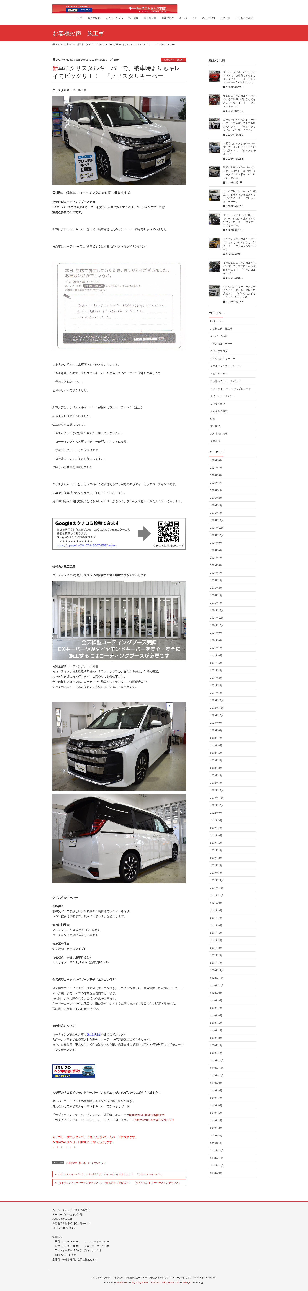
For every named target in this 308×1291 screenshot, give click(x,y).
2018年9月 (216, 1173)
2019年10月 (217, 1075)
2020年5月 (216, 1022)
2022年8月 (216, 820)
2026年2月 (216, 505)
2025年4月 (216, 580)
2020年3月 (216, 1037)
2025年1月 (216, 602)
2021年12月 (217, 880)
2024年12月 (217, 610)
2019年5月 (216, 1113)
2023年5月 (216, 752)
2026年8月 (216, 460)
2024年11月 (216, 617)
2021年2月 (216, 955)
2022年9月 (216, 812)
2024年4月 (216, 670)
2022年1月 (216, 872)
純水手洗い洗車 (219, 433)
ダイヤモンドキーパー (222, 358)
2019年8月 (216, 1090)
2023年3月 (216, 767)
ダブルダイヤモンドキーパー (226, 366)
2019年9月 (216, 1083)
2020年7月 (216, 1008)
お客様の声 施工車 (173, 59)
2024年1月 (216, 692)
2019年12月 (217, 1060)
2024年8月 (216, 640)
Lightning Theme (140, 1282)
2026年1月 (216, 512)
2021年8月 (216, 910)
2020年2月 (216, 1045)
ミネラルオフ (217, 403)
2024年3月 (216, 677)
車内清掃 (215, 441)
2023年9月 (216, 722)
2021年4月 (216, 940)
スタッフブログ (219, 351)
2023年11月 (216, 707)
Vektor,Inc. (187, 1282)
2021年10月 (217, 895)
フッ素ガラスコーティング (225, 381)
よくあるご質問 (219, 411)
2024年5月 (216, 662)
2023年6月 (216, 745)
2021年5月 (216, 932)
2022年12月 (217, 790)
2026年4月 (216, 490)
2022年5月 (216, 842)
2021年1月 (216, 962)
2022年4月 (216, 850)
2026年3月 (216, 497)
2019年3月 (216, 1127)
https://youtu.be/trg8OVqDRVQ (154, 1119)
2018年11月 (216, 1158)
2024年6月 (216, 655)
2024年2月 (216, 685)
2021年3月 (216, 947)
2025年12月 (217, 520)
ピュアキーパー (219, 373)
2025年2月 (216, 595)
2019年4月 (216, 1120)
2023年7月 (216, 737)
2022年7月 (216, 828)
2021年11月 (216, 887)
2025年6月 (216, 565)
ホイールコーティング (222, 396)
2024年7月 (216, 647)
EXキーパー (216, 321)
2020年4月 (216, 1030)
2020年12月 (217, 970)
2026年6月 (216, 475)
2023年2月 (216, 775)
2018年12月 (217, 1150)
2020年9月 (216, 993)
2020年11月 (216, 978)
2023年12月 (217, 700)
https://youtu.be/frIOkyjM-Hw (147, 1114)
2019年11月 (216, 1068)
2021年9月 (216, 903)
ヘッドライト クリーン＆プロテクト (230, 388)
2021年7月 (216, 918)
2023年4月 (216, 760)
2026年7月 (216, 467)
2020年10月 (217, 985)
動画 (212, 418)
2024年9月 (216, 632)
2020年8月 (216, 1000)
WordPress (121, 1282)
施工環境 (215, 426)
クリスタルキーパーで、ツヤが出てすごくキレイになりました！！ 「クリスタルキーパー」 (111, 1174)
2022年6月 (216, 835)
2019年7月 (216, 1098)
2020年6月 (216, 1015)
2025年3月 (216, 587)
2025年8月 (216, 550)
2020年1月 (216, 1052)
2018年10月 (217, 1165)
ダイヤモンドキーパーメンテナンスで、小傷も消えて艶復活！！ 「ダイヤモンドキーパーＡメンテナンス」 (120, 1182)
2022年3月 (216, 857)
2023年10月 (217, 715)
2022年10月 (217, 805)
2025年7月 (216, 557)
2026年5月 (216, 482)
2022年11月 (216, 797)
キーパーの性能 (219, 336)
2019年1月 (216, 1143)
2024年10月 (217, 625)
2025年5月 (216, 572)
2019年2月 (216, 1135)
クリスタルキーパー (97, 1163)
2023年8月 (216, 730)
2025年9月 (216, 542)
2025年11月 (216, 527)
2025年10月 (217, 535)
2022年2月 (216, 865)
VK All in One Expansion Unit (165, 1282)
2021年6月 (216, 925)
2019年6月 (216, 1105)
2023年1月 (216, 782)
